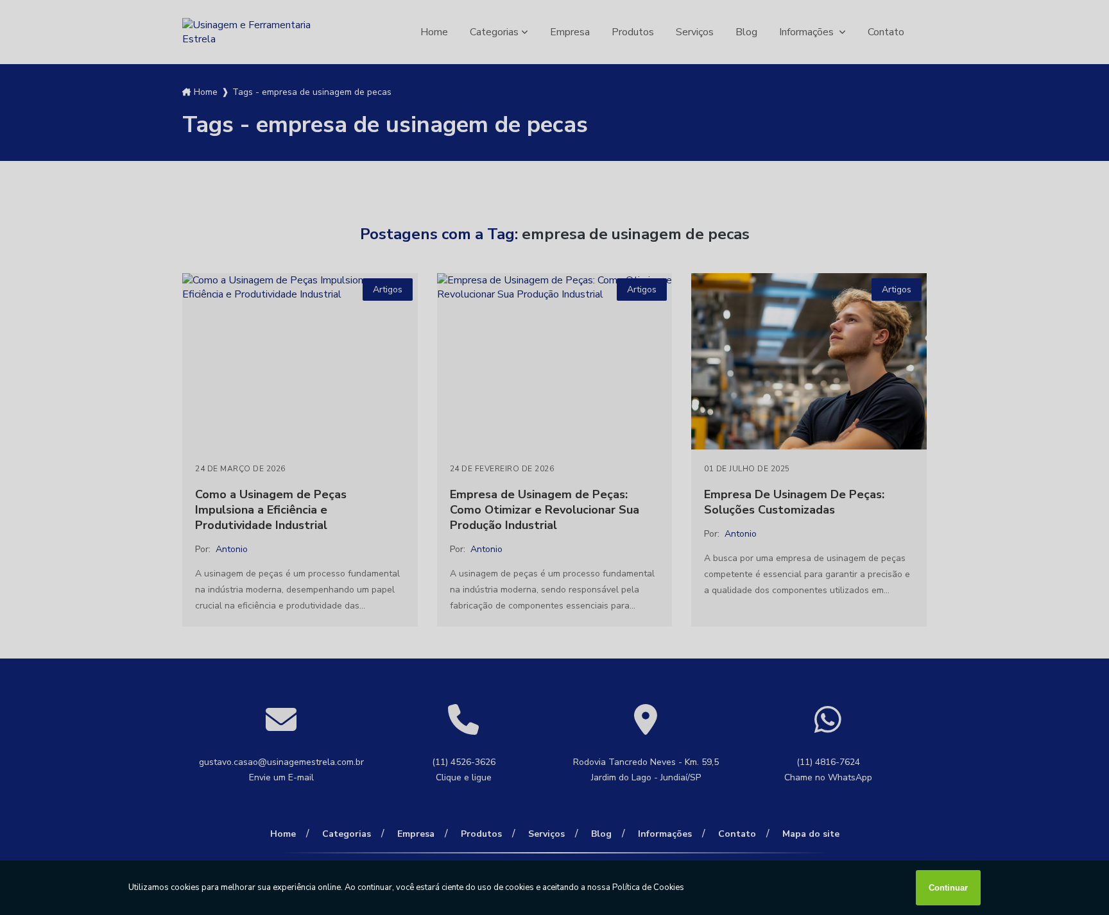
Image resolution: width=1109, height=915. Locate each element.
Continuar (948, 888)
